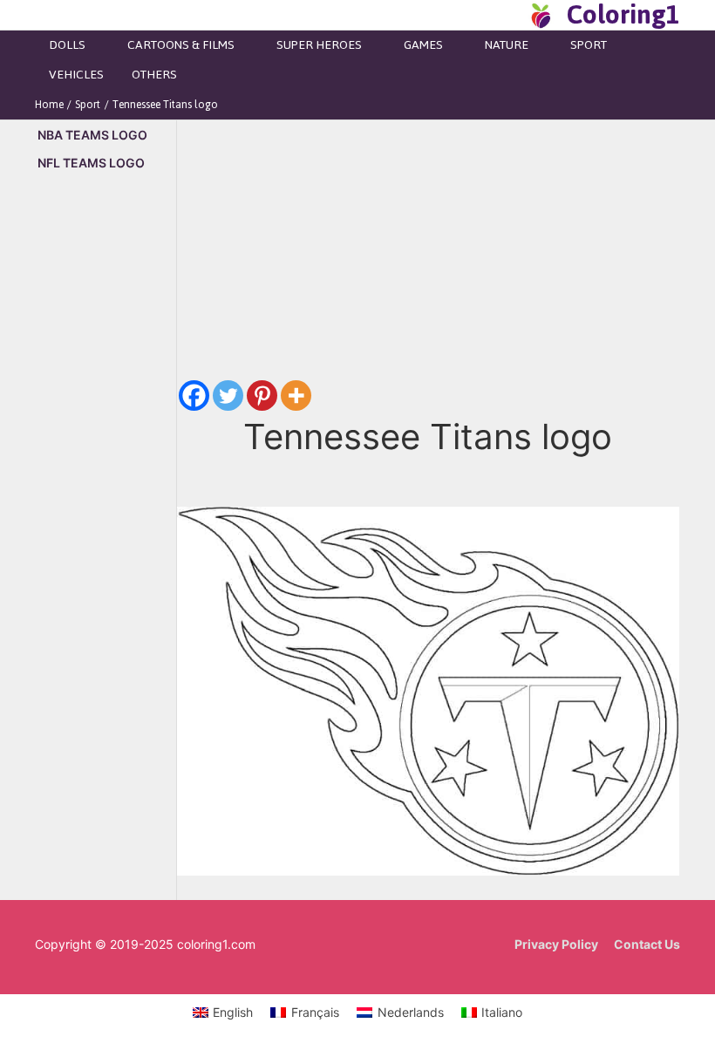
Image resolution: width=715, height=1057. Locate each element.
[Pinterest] (262, 395)
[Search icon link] (509, 14)
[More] (296, 395)
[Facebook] (194, 395)
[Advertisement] (105, 483)
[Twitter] (228, 395)
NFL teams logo (91, 162)
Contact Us (647, 944)
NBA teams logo (92, 134)
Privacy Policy (556, 944)
